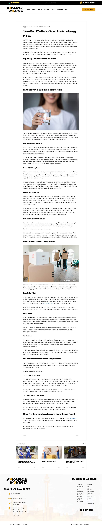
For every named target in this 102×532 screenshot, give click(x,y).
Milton (89, 498)
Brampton (80, 493)
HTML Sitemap (84, 524)
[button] (60, 9)
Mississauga (80, 491)
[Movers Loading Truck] (27, 452)
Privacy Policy (74, 524)
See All (84, 443)
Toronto (79, 484)
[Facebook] (15, 515)
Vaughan (80, 488)
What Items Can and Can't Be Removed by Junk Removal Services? (26, 461)
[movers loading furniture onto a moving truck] (75, 452)
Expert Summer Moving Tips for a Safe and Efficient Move (75, 461)
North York (80, 486)
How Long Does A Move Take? (49, 461)
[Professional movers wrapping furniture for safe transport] (51, 452)
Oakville (79, 496)
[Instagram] (19, 515)
